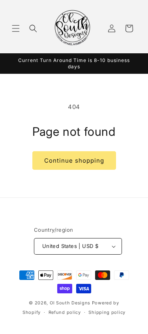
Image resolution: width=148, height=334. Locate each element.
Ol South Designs (70, 303)
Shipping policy (107, 312)
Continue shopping (74, 160)
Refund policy (65, 312)
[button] (15, 28)
